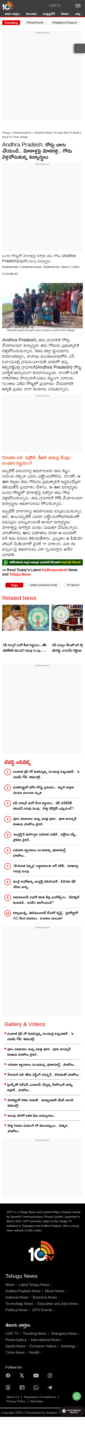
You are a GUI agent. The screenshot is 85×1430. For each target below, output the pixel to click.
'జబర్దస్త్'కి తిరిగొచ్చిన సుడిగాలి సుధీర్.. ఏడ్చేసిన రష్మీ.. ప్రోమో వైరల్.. (45, 837)
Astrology (68, 1346)
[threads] (9, 1387)
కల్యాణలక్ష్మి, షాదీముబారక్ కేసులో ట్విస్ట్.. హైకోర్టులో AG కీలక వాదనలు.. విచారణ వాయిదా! (45, 915)
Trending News (34, 1333)
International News (45, 1340)
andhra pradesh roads (43, 585)
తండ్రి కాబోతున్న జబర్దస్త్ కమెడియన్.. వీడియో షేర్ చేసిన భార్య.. (44, 884)
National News (16, 1297)
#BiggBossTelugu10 (64, 22)
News (9, 1285)
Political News (16, 1310)
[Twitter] (23, 1375)
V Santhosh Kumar (30, 267)
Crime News (15, 1352)
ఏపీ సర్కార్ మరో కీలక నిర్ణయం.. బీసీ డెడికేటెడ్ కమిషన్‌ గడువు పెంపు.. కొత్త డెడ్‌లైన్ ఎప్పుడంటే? (25, 648)
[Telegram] (51, 1387)
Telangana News (64, 1333)
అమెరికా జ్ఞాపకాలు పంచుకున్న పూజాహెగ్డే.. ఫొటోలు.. (40, 853)
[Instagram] (51, 1375)
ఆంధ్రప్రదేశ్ (49, 13)
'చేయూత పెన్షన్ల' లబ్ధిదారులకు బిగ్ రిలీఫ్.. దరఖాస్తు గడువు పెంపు (45, 868)
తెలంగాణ (31, 13)
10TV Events (42, 1310)
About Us (13, 1397)
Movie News (54, 1291)
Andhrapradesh (22, 132)
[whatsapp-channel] (42, 562)
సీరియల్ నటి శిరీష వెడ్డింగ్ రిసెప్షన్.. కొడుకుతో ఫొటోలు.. (44, 1074)
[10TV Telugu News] (7, 5)
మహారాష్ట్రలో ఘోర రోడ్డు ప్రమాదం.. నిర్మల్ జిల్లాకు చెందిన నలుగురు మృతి (43, 790)
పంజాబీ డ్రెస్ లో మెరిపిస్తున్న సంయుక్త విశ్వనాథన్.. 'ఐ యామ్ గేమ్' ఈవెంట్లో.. (46, 774)
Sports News (15, 1346)
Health (34, 1352)
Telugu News (20, 574)
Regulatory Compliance (40, 1397)
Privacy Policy (16, 1401)
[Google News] (23, 1387)
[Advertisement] (42, 76)
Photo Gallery (16, 1340)
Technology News (19, 1304)
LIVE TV (55, 5)
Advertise (36, 1401)
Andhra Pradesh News (23, 1291)
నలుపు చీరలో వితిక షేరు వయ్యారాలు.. (32, 1115)
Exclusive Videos (43, 1346)
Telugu (6, 132)
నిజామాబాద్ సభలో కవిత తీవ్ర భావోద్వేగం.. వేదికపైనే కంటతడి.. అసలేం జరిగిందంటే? (46, 900)
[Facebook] (9, 1375)
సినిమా (65, 13)
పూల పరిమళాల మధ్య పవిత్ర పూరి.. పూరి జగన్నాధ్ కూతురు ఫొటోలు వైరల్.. (44, 821)
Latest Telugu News (34, 1285)
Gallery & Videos (25, 1024)
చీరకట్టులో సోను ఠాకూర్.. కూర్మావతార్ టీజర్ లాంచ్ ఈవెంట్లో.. (40, 1103)
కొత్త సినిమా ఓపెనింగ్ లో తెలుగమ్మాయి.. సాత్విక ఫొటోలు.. (37, 1128)
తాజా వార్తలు (12, 13)
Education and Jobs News (57, 1304)
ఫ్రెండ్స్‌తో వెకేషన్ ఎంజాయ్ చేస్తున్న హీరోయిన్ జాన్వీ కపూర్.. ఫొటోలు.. (40, 1087)
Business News (45, 1297)
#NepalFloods (35, 22)
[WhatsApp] (37, 1387)
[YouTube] (37, 1375)
